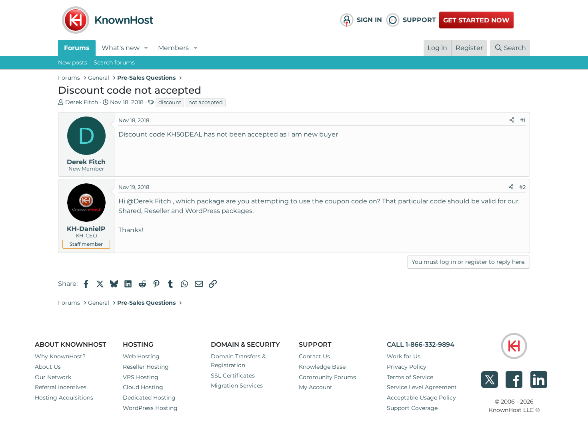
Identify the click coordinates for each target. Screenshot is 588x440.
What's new (121, 48)
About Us (48, 366)
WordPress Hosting (150, 408)
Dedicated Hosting (149, 397)
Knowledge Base (322, 366)
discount (169, 102)
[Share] (511, 120)
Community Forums (327, 377)
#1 (523, 120)
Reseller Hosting (146, 366)
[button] (146, 48)
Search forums (114, 62)
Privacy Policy (406, 366)
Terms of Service (410, 377)
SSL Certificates (233, 375)
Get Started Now (476, 20)
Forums (77, 48)
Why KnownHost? (60, 356)
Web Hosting (141, 356)
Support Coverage (412, 408)
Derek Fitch (81, 102)
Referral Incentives (60, 387)
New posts (72, 62)
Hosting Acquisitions (64, 397)
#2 (522, 187)
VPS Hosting (140, 377)
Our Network (53, 377)
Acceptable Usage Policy (421, 397)
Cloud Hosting (143, 387)
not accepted (205, 102)
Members (173, 48)
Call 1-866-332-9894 (420, 344)
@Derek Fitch (149, 201)
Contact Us (314, 356)
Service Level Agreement (422, 387)
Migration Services (237, 385)
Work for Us (403, 356)
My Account (315, 387)
